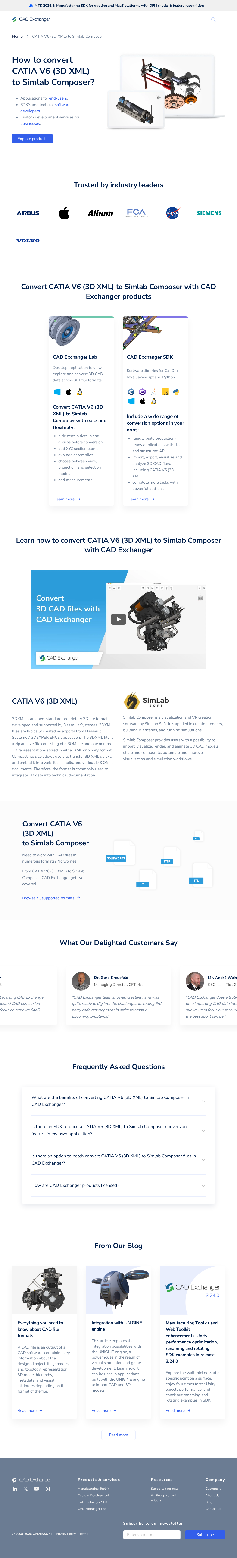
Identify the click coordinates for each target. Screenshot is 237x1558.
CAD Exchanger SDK (93, 1502)
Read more (118, 1435)
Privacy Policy (66, 1534)
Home (17, 36)
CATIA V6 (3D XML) (45, 701)
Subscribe (205, 1534)
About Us (212, 1495)
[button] (118, 1101)
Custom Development (93, 1495)
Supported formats (164, 1488)
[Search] (213, 19)
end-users (58, 98)
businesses (30, 123)
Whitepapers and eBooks (163, 1497)
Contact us (213, 1509)
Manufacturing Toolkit (93, 1488)
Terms (83, 1534)
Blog (209, 1502)
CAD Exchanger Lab (92, 1509)
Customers (213, 1488)
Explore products (32, 138)
